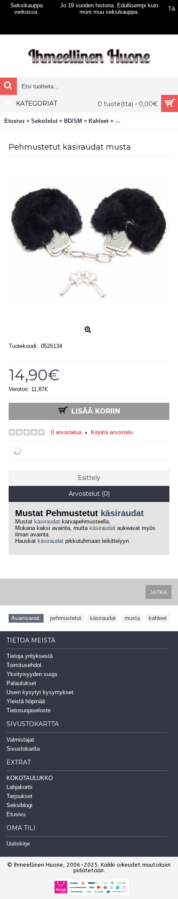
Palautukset (21, 683)
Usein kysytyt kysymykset (39, 692)
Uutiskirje (18, 843)
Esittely (89, 478)
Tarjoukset (19, 796)
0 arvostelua (66, 432)
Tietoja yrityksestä (29, 656)
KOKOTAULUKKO (29, 778)
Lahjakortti (19, 787)
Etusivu (15, 814)
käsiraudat (122, 513)
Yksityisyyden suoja (31, 674)
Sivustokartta (23, 749)
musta (132, 618)
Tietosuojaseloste (28, 710)
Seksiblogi (19, 805)
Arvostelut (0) (89, 494)
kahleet (158, 618)
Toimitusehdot (23, 665)
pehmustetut (65, 618)
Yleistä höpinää (25, 701)
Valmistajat (20, 739)
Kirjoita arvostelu (112, 432)
